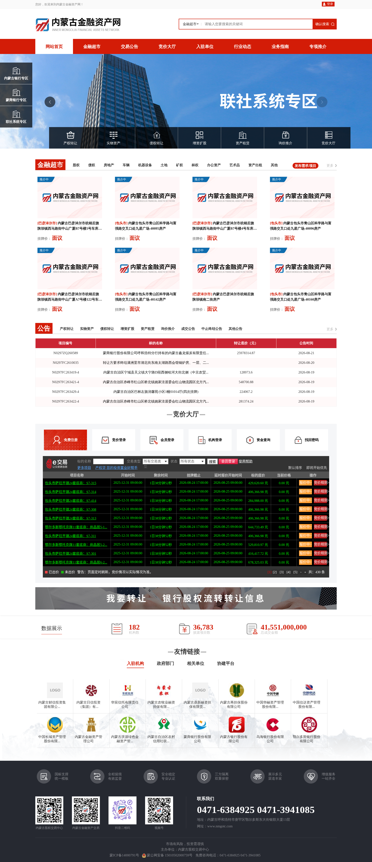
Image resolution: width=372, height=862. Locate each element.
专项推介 (318, 46)
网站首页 (54, 46)
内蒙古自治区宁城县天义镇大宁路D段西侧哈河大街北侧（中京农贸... (155, 372)
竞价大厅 (167, 46)
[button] (322, 102)
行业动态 (242, 46)
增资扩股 (199, 143)
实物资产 (113, 143)
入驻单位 (205, 46)
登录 (330, 4)
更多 (330, 165)
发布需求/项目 (305, 165)
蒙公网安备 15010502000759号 (169, 855)
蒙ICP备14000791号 (124, 855)
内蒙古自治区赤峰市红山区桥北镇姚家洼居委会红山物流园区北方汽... (156, 382)
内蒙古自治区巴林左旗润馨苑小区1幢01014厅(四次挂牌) (155, 391)
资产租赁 (243, 143)
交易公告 (129, 46)
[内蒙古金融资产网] (77, 24)
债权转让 (156, 143)
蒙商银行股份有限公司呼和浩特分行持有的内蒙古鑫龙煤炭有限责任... (156, 353)
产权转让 (70, 143)
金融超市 (92, 46)
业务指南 (280, 46)
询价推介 (285, 143)
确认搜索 (322, 24)
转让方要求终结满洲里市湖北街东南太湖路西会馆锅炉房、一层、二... (156, 362)
